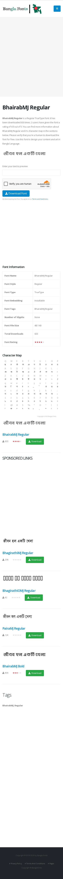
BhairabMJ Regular (15, 434)
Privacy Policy (16, 863)
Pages (51, 863)
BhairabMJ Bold (13, 666)
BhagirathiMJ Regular (17, 553)
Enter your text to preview (15, 166)
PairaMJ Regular (13, 628)
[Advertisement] (31, 57)
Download (36, 441)
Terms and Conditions (40, 199)
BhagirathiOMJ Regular (19, 590)
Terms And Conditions (35, 863)
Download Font (17, 193)
